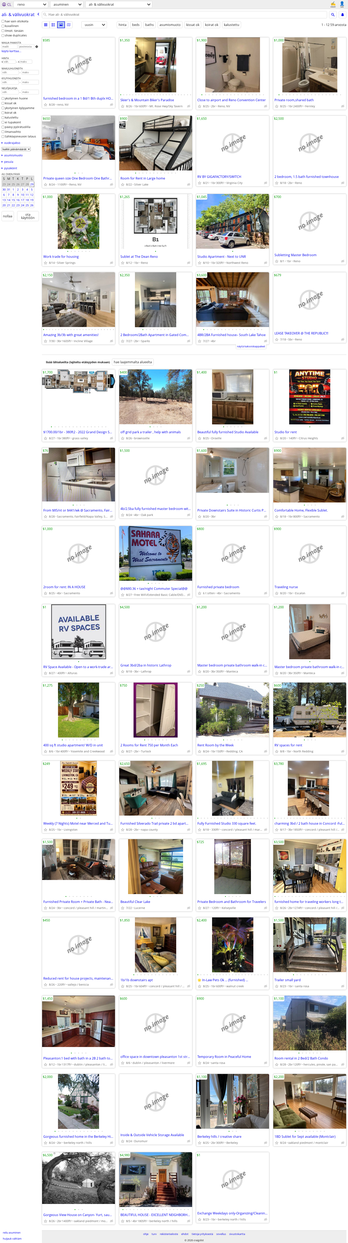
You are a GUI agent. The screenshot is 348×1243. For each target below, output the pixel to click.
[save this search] (342, 14)
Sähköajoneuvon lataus (20, 136)
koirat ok (10, 113)
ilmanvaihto (13, 132)
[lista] (46, 24)
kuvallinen (12, 26)
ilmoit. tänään (14, 31)
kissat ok (10, 103)
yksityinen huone (16, 98)
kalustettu (11, 117)
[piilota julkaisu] (111, 104)
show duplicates (16, 35)
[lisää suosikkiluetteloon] (45, 104)
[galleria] (61, 24)
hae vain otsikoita (16, 21)
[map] (68, 24)
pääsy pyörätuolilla (17, 127)
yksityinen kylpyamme (19, 108)
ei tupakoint (13, 122)
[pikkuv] (53, 24)
